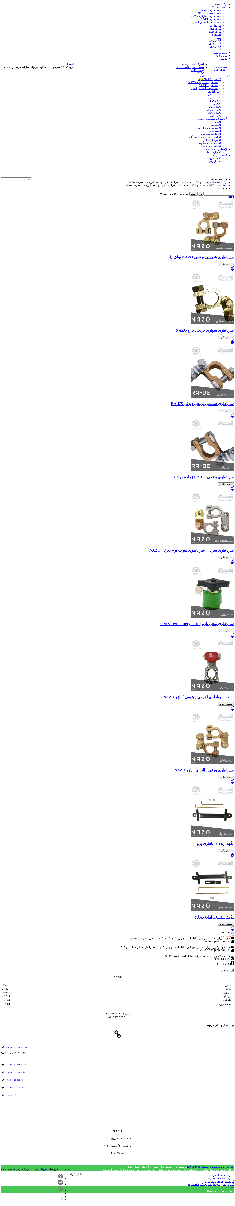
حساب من (221, 66)
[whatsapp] (62, 1202)
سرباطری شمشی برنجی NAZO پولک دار (201, 257)
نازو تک (43, 1169)
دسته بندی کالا (219, 7)
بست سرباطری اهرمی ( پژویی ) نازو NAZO (198, 697)
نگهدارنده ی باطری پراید (214, 917)
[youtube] (62, 1199)
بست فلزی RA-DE (211, 19)
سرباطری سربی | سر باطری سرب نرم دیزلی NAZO (191, 550)
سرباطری (215, 25)
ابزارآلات (216, 49)
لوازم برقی (215, 40)
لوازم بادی (215, 46)
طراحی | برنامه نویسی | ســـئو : (210, 1166)
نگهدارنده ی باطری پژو (215, 843)
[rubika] (60, 1178)
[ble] (60, 1184)
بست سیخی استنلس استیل (206, 22)
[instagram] (62, 1196)
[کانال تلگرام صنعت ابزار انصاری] (230, 172)
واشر (218, 37)
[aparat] (60, 1190)
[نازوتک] (78, 1170)
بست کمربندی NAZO (209, 13)
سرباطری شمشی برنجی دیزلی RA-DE (202, 404)
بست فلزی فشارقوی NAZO (205, 16)
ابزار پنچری (215, 43)
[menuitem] (192, 64)
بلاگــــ (224, 58)
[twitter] (62, 1193)
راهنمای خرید (220, 70)
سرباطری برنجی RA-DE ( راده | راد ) (204, 477)
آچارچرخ (216, 34)
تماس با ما (221, 55)
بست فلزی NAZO (211, 10)
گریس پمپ (215, 31)
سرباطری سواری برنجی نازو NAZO (205, 330)
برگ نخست (221, 4)
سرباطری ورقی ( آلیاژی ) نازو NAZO (204, 770)
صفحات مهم (220, 52)
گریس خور (215, 28)
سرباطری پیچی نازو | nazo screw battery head (197, 624)
